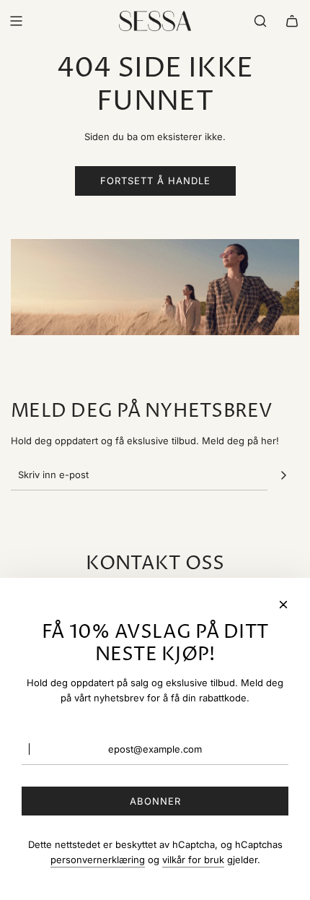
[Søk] (260, 21)
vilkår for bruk (193, 859)
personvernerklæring (97, 859)
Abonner (155, 801)
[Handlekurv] (292, 21)
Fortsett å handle (155, 180)
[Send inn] (283, 475)
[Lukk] (283, 604)
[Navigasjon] (16, 21)
